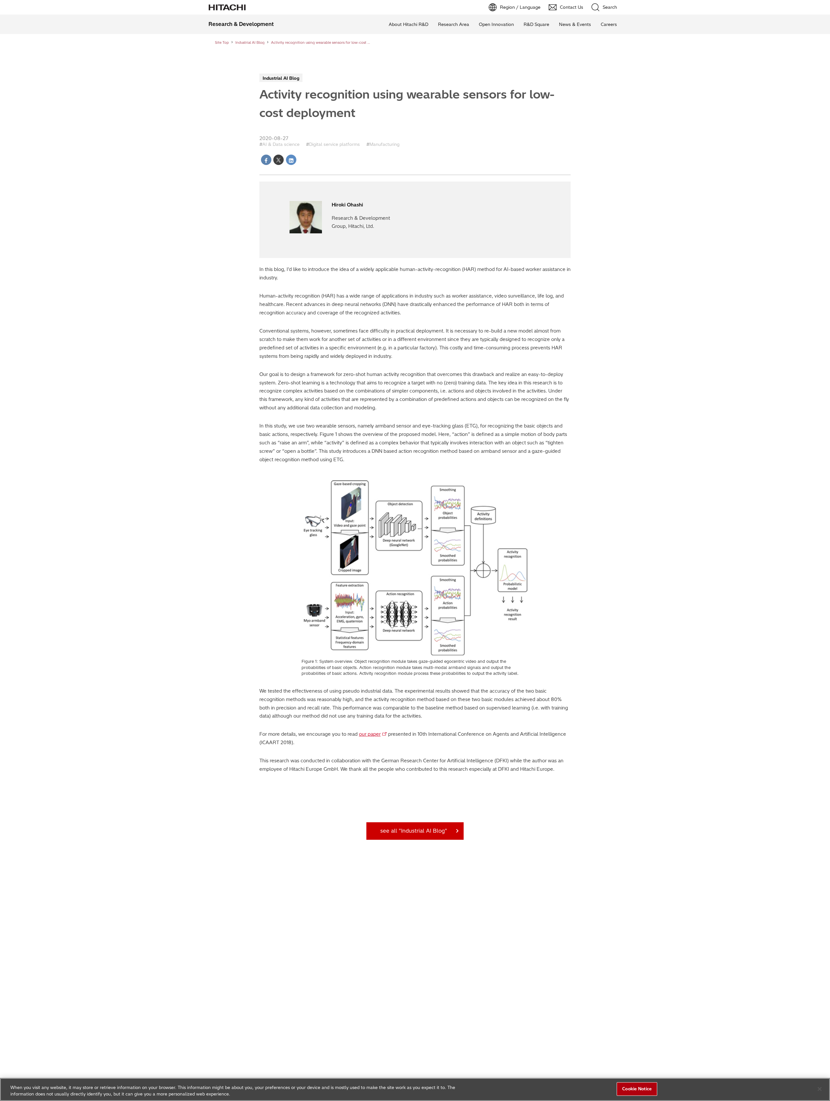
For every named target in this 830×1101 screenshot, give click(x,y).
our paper (370, 734)
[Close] (819, 1089)
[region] (415, 1089)
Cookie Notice (637, 1088)
